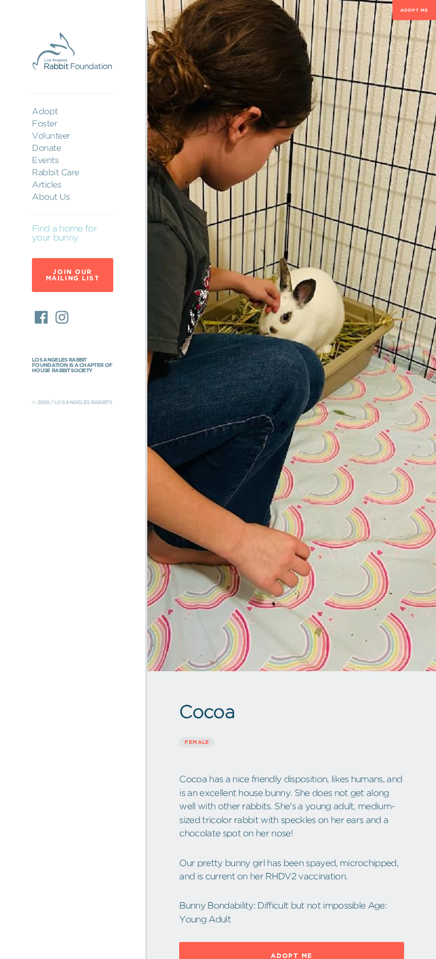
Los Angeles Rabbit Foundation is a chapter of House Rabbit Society (72, 365)
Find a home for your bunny (64, 233)
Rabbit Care (55, 172)
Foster (44, 123)
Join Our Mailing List (73, 274)
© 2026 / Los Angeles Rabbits (72, 402)
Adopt (45, 111)
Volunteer (51, 135)
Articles (46, 184)
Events (45, 160)
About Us (51, 196)
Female (197, 742)
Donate (46, 147)
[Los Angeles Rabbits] (72, 52)
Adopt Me (414, 10)
